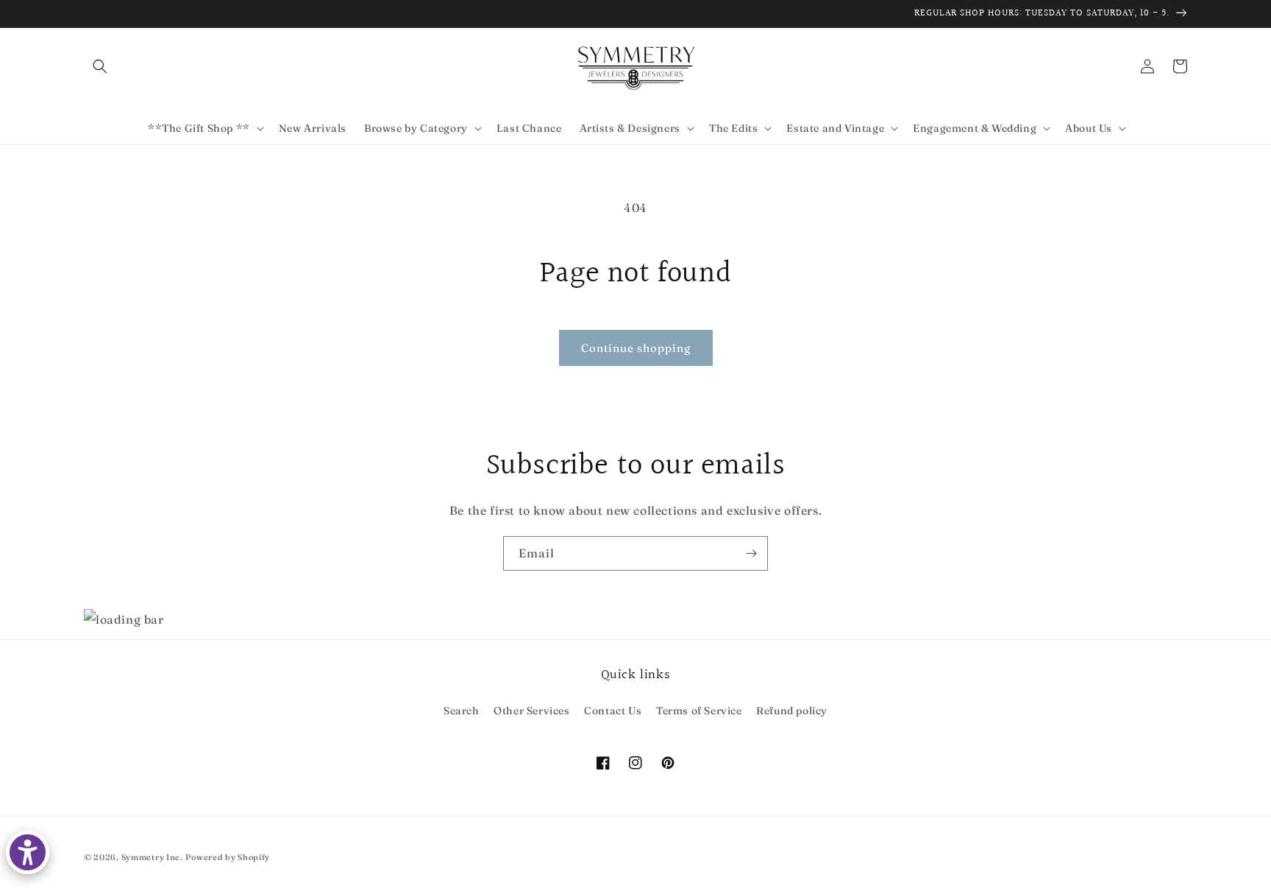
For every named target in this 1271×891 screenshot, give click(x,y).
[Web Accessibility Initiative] (27, 852)
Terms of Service (699, 710)
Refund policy (791, 710)
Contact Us (612, 710)
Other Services (531, 710)
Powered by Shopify (227, 857)
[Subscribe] (751, 553)
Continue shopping (636, 348)
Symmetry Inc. (152, 857)
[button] (100, 66)
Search (462, 710)
